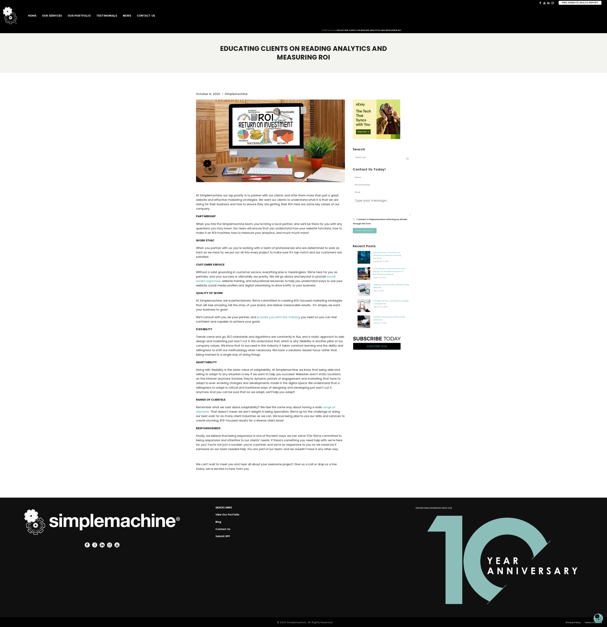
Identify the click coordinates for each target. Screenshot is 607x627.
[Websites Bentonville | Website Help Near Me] (364, 290)
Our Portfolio (79, 15)
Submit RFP (222, 536)
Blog (332, 30)
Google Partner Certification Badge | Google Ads (391, 302)
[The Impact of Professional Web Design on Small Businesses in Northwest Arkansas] (364, 274)
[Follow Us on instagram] (109, 545)
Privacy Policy (573, 622)
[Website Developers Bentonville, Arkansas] (364, 322)
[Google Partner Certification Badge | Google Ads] (364, 306)
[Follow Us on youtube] (117, 545)
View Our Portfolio (227, 514)
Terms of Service (593, 622)
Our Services (52, 15)
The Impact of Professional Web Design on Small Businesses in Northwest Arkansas (389, 271)
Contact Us (146, 15)
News (127, 15)
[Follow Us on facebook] (87, 545)
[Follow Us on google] (94, 545)
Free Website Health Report (580, 2)
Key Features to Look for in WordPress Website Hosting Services (387, 255)
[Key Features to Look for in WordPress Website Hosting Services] (364, 258)
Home (32, 15)
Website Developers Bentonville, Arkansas (389, 318)
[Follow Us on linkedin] (102, 545)
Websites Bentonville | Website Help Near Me (391, 286)
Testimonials (106, 15)
